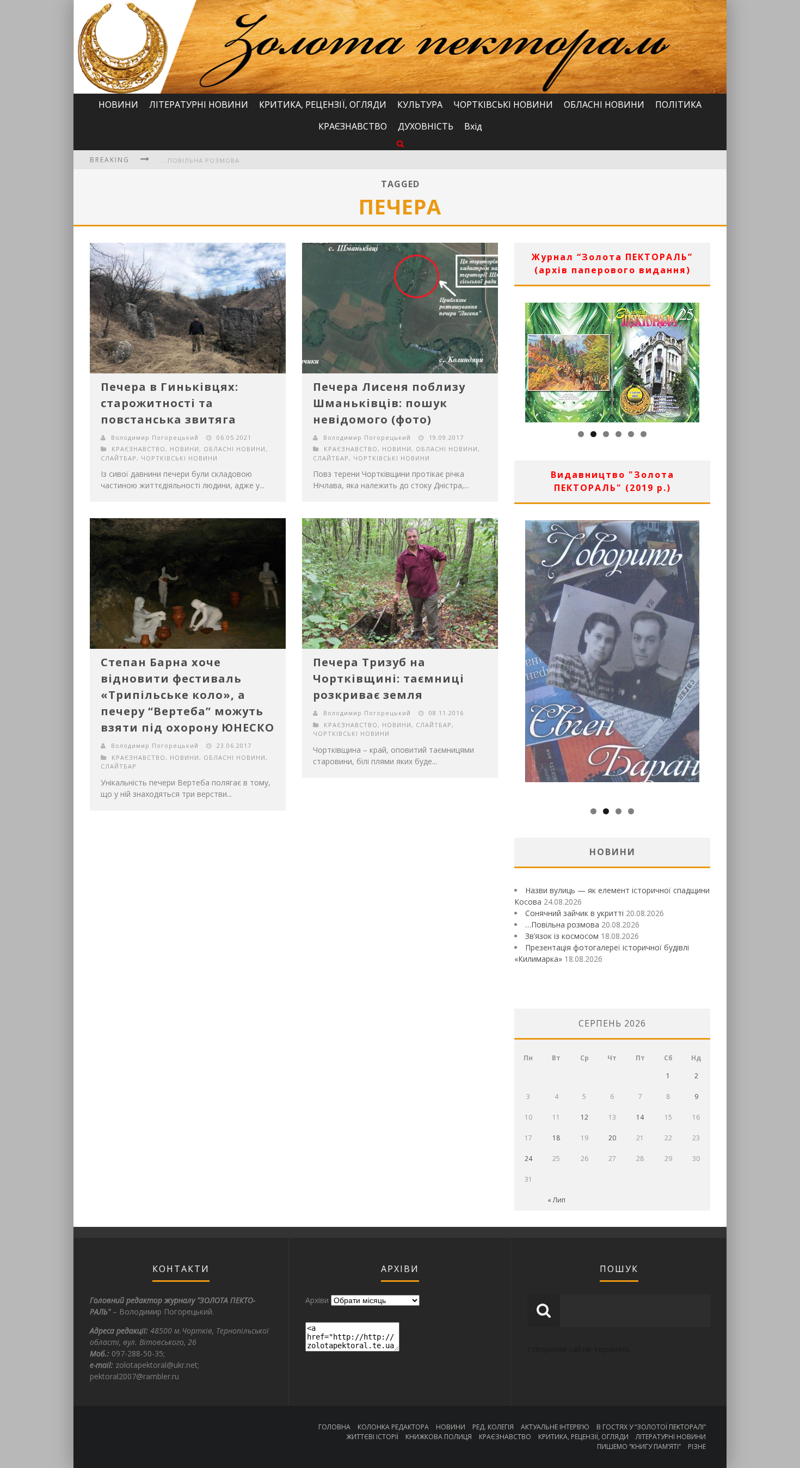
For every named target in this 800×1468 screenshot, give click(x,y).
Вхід (473, 126)
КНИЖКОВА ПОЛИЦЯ (438, 1436)
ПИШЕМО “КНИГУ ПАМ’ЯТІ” (639, 1446)
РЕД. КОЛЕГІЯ (493, 1427)
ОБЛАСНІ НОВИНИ (604, 104)
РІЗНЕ (697, 1446)
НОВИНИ (118, 104)
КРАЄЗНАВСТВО (352, 126)
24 (528, 1158)
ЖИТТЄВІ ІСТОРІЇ (372, 1436)
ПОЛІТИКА (678, 104)
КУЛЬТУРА (419, 104)
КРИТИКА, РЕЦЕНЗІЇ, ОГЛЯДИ (322, 104)
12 (584, 1117)
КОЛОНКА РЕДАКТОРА (393, 1427)
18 (556, 1138)
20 (612, 1138)
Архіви (317, 1300)
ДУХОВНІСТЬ (425, 126)
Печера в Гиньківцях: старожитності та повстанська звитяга (169, 403)
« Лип (556, 1200)
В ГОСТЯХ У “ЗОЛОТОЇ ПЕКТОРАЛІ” (651, 1427)
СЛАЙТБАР (119, 458)
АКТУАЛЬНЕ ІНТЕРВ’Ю (555, 1427)
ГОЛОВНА (334, 1427)
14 (640, 1117)
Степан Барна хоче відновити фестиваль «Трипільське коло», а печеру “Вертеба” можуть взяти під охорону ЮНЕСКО (187, 695)
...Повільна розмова (200, 160)
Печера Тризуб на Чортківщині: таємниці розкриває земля (388, 678)
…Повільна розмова (562, 924)
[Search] (400, 143)
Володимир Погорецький (155, 437)
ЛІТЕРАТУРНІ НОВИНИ (198, 104)
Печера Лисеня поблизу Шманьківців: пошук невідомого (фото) (389, 403)
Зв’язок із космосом (562, 936)
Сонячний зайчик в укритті (574, 913)
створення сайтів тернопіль (579, 1349)
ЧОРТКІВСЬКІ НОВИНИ (503, 104)
